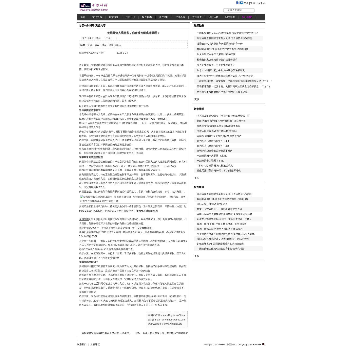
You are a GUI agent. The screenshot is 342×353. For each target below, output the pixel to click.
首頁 (83, 17)
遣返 (104, 45)
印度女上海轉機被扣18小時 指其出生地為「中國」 (224, 219)
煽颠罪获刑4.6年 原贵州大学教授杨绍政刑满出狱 (222, 49)
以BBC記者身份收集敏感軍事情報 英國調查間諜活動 (224, 214)
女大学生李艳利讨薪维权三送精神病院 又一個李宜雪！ (226, 75)
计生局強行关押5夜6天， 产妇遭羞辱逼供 (219, 170)
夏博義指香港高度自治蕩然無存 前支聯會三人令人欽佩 (226, 233)
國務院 (87, 191)
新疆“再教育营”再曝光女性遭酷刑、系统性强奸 (221, 121)
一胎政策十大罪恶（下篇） (211, 160)
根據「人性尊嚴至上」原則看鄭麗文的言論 (219, 209)
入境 (89, 45)
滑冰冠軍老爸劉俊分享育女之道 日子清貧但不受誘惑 (224, 38)
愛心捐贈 (247, 17)
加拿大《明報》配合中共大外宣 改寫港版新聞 (221, 70)
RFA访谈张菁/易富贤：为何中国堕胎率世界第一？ (223, 116)
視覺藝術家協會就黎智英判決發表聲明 (217, 59)
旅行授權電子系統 (145, 118)
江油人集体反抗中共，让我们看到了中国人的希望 (223, 238)
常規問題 (105, 148)
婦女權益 (114, 17)
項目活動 (213, 17)
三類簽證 (107, 161)
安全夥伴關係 (144, 227)
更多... (259, 108)
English (261, 3)
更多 (196, 99)
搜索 (259, 10)
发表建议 (95, 344)
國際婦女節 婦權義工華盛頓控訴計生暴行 (218, 126)
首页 (81, 25)
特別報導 (147, 17)
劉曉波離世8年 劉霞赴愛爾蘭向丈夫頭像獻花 (220, 243)
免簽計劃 (84, 219)
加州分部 (130, 17)
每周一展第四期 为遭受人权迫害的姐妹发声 (220, 228)
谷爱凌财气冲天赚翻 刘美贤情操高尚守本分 (220, 43)
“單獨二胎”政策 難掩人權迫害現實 (215, 165)
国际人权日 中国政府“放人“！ (212, 204)
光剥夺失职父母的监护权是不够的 (215, 150)
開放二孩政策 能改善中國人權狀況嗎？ (217, 130)
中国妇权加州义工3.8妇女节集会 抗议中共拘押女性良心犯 (227, 33)
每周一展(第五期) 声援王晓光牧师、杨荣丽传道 (222, 224)
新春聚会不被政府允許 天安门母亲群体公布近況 (222, 91)
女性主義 (97, 17)
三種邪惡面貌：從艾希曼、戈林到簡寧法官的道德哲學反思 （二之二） (234, 86)
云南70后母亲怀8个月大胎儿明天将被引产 (219, 135)
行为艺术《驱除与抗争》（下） (213, 140)
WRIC (223, 344)
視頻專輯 (180, 17)
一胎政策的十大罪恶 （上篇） (212, 155)
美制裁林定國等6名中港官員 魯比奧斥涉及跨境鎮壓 (109, 333)
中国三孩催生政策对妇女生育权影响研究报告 (220, 248)
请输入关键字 (234, 10)
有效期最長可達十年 (111, 170)
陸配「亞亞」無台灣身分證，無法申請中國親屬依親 (163, 333)
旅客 (97, 45)
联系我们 (81, 344)
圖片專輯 (163, 17)
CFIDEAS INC (255, 344)
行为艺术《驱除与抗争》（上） (213, 145)
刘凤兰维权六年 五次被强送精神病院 (216, 54)
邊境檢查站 (115, 45)
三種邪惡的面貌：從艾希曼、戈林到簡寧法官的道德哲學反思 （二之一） (235, 81)
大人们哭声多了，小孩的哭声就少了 (216, 65)
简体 (246, 3)
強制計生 (197, 17)
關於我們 (230, 17)
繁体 (252, 3)
